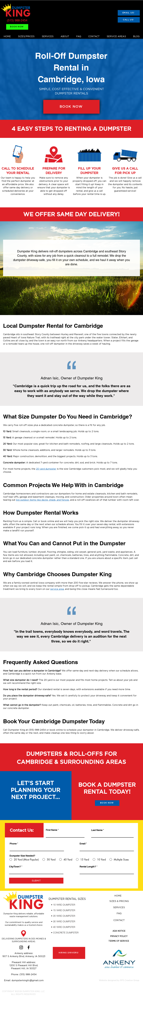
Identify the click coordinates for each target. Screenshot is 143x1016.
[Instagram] (21, 947)
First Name (51, 830)
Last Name (97, 830)
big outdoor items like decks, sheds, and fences (42, 500)
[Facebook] (28, 947)
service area (57, 589)
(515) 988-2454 (17, 20)
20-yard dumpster (46, 469)
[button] (119, 931)
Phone (13, 844)
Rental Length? (88, 867)
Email (82, 844)
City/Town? (15, 867)
